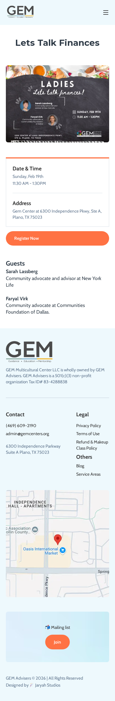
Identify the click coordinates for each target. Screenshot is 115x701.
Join (57, 642)
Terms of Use (88, 433)
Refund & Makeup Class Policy (92, 445)
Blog (80, 465)
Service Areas (88, 474)
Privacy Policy (88, 425)
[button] (103, 12)
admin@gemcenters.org (27, 433)
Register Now (26, 238)
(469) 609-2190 (21, 425)
